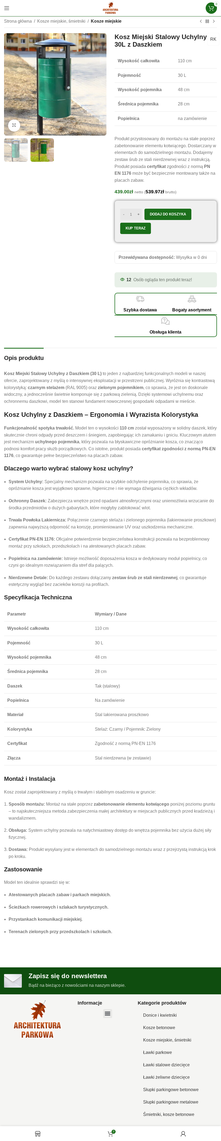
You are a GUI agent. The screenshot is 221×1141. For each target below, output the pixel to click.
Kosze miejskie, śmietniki (61, 21)
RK (213, 39)
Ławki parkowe (157, 1052)
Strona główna (18, 21)
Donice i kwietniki (160, 1015)
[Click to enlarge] (14, 125)
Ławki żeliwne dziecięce (166, 1077)
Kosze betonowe (159, 1027)
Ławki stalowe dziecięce (166, 1065)
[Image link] (37, 1020)
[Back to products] (207, 21)
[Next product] (213, 21)
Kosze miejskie (106, 21)
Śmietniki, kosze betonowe (168, 1114)
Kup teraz (136, 228)
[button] (107, 1013)
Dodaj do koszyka (168, 214)
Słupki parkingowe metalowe (170, 1102)
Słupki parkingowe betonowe (171, 1089)
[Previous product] (201, 21)
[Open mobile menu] (6, 8)
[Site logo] (110, 7)
